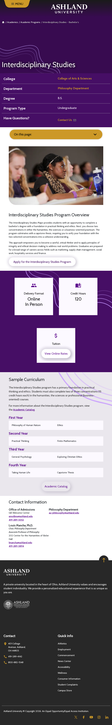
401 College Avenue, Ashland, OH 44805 (17, 647)
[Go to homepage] (16, 575)
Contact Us (65, 120)
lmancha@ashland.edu (20, 542)
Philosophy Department (73, 88)
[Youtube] (91, 717)
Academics (12, 22)
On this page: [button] (23, 134)
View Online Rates (56, 353)
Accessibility (64, 667)
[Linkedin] (106, 717)
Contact (9, 636)
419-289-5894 (16, 546)
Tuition (56, 343)
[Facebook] (83, 717)
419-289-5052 (16, 519)
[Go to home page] (69, 9)
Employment (64, 649)
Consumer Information (69, 678)
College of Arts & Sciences (75, 78)
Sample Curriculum (26, 379)
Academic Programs (30, 22)
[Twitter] (76, 717)
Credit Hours (78, 293)
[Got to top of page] (103, 560)
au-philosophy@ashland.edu (64, 512)
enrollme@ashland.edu (21, 516)
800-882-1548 (15, 662)
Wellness (62, 672)
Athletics (62, 643)
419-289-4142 (15, 656)
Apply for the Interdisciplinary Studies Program (42, 262)
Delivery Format (34, 293)
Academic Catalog (24, 409)
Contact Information (28, 502)
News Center (64, 661)
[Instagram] (99, 717)
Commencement (66, 655)
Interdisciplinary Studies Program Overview (49, 215)
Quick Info (65, 636)
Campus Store (65, 690)
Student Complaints (68, 684)
